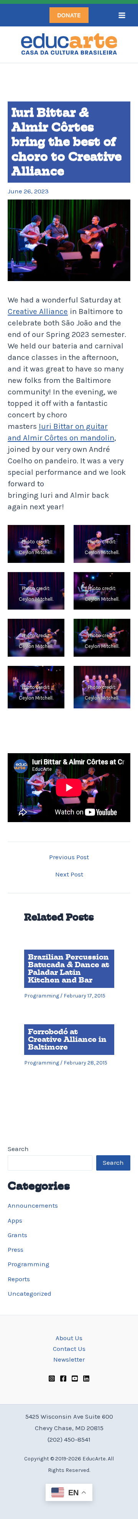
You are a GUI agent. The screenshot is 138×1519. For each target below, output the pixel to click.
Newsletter (69, 1359)
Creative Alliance (38, 311)
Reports (19, 1279)
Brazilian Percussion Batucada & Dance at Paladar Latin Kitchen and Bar (68, 968)
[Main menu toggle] (121, 15)
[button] (69, 15)
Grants (17, 1235)
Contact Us (69, 1348)
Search (18, 1149)
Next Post (69, 874)
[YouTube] (74, 1378)
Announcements (33, 1205)
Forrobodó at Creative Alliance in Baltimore (67, 1039)
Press (15, 1249)
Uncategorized (29, 1293)
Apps (15, 1220)
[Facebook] (63, 1378)
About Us (69, 1338)
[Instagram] (51, 1378)
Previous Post (69, 857)
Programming (28, 1264)
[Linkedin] (86, 1378)
